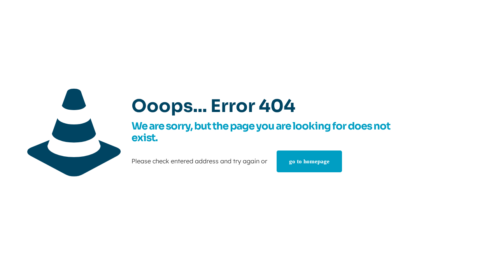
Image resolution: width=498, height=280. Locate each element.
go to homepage (309, 161)
